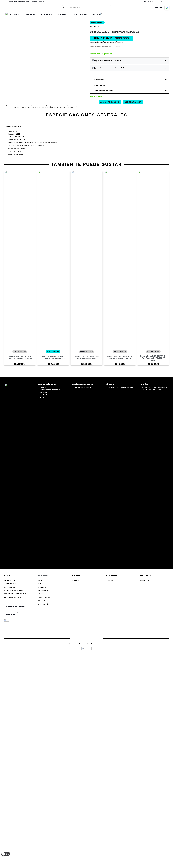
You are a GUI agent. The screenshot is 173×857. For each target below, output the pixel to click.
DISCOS (40, 580)
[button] (22, 15)
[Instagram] (82, 638)
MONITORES (110, 580)
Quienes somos (10, 584)
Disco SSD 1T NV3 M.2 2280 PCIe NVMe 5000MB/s (86, 357)
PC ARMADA (76, 580)
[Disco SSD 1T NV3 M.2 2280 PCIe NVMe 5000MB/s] (86, 172)
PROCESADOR (43, 601)
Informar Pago (10, 580)
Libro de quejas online (13, 597)
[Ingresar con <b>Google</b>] (167, 7)
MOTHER (41, 594)
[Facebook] (73, 638)
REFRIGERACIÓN (43, 604)
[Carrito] (142, 8)
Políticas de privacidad (13, 590)
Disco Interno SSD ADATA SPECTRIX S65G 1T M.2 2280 (19, 357)
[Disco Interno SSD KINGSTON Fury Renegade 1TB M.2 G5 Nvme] (153, 172)
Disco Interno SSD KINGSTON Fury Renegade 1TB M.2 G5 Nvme (153, 358)
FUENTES (41, 584)
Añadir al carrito (109, 102)
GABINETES (42, 587)
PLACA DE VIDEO (44, 597)
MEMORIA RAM (43, 590)
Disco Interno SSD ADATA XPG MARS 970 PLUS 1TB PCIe (120, 357)
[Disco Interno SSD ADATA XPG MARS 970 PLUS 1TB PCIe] (120, 172)
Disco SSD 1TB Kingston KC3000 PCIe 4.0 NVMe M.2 (53, 357)
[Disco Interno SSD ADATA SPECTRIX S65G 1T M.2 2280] (20, 172)
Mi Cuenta (8, 601)
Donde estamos (10, 587)
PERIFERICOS (144, 580)
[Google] (91, 638)
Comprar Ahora (132, 102)
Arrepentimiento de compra (15, 594)
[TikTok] (100, 638)
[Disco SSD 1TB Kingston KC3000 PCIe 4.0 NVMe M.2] (53, 172)
